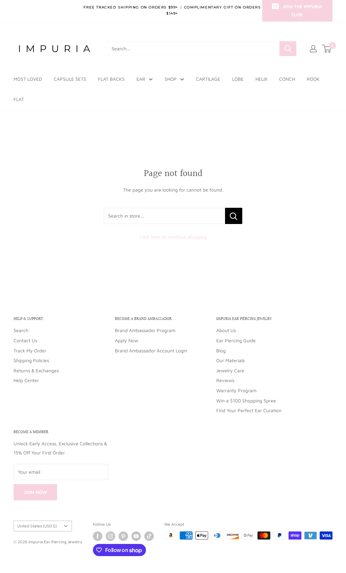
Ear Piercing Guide (236, 340)
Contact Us (25, 340)
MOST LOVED (28, 79)
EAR (141, 79)
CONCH (287, 79)
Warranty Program (236, 390)
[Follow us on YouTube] (136, 536)
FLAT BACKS (111, 79)
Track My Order (30, 350)
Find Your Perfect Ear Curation (248, 410)
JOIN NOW (35, 492)
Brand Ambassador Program (145, 330)
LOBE (238, 79)
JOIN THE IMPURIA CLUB (302, 10)
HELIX (261, 79)
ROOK (313, 79)
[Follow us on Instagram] (110, 536)
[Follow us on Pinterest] (123, 536)
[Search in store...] (233, 216)
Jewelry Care (230, 370)
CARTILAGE (208, 79)
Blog (221, 350)
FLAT (19, 99)
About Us (226, 330)
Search (21, 330)
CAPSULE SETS (70, 79)
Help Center (26, 380)
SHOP (171, 79)
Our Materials (230, 360)
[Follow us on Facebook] (97, 536)
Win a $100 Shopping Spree (246, 400)
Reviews (225, 380)
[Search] (287, 48)
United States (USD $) (37, 526)
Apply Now (126, 340)
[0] (327, 49)
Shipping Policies (31, 360)
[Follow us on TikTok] (149, 536)
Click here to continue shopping (173, 237)
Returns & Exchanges (36, 370)
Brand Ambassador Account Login (151, 350)
